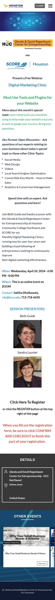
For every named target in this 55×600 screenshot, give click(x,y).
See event (42, 563)
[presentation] (3, 548)
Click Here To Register (27, 402)
